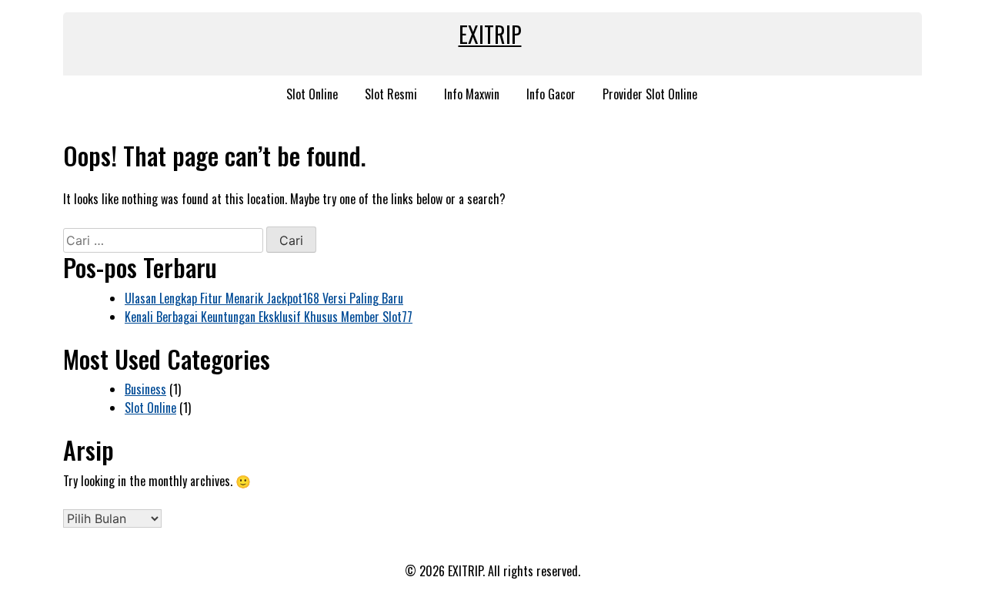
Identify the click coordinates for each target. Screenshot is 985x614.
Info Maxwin (471, 94)
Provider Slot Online (650, 94)
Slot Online (312, 94)
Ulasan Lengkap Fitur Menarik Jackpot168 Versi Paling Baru (264, 298)
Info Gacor (551, 94)
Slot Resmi (391, 94)
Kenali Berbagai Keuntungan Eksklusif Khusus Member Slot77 (268, 316)
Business (145, 389)
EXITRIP (490, 34)
